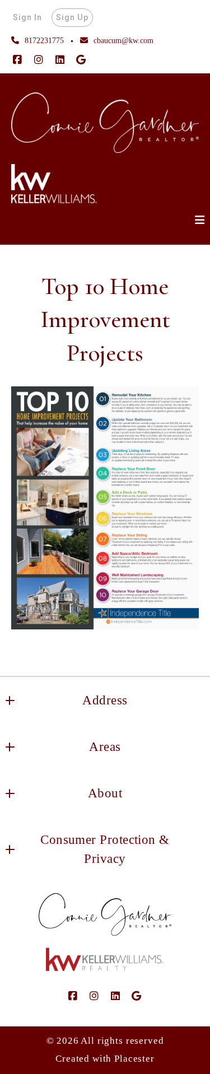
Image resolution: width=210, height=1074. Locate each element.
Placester (134, 1058)
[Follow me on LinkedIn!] (60, 60)
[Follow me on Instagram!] (39, 60)
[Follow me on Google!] (81, 60)
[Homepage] (105, 122)
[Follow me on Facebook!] (17, 60)
